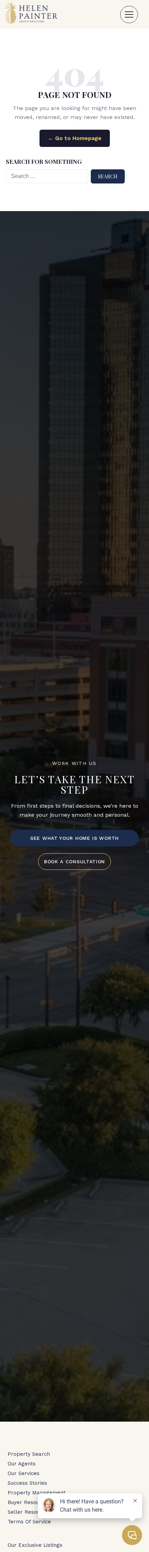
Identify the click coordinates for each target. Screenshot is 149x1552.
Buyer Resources (29, 1502)
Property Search (29, 1454)
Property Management (36, 1493)
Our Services (24, 1473)
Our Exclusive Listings (35, 1545)
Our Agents (22, 1464)
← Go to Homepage (75, 138)
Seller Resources (29, 1512)
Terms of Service (29, 1522)
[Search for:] (47, 176)
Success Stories (27, 1483)
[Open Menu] (129, 14)
